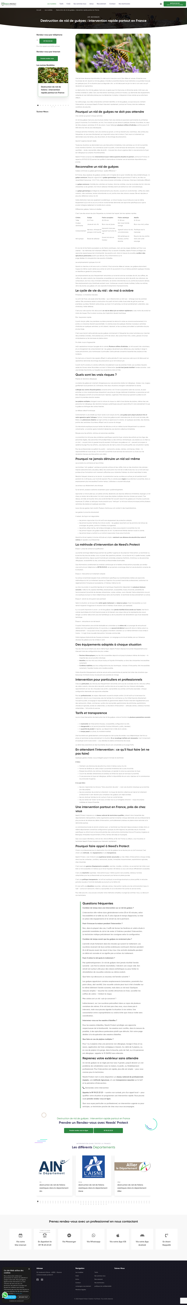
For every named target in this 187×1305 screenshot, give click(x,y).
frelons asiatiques (110, 248)
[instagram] (42, 1279)
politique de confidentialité (102, 1286)
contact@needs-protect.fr (45, 1275)
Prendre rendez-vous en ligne (78, 1130)
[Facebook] (38, 1279)
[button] (37, 105)
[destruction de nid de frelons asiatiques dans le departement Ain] (55, 1166)
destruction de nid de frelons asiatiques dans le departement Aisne (92, 1188)
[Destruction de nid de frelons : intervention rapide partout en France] (53, 75)
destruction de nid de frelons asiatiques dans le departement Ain (53, 1188)
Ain (40, 1182)
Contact (78, 1282)
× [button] (29, 1269)
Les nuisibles (48, 10)
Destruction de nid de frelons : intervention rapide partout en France (52, 90)
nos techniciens (80, 895)
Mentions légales (80, 1289)
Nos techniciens (99, 1282)
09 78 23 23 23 (47, 41)
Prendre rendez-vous (47, 58)
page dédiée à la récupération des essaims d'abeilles (93, 258)
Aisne (80, 1182)
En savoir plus (18, 1293)
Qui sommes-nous (133, 893)
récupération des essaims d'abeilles (106, 1034)
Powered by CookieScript (16, 1301)
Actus (77, 1279)
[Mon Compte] (161, 4)
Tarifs (96, 1272)
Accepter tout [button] (10, 1297)
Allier (118, 1182)
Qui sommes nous (99, 1276)
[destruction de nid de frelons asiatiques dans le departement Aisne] (93, 1166)
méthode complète (114, 893)
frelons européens (93, 248)
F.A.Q (77, 1276)
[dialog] (16, 1285)
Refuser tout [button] (23, 1297)
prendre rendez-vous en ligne (98, 1099)
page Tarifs (130, 745)
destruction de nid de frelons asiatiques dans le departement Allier (131, 1188)
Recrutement (98, 1279)
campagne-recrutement (83, 1286)
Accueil (39, 10)
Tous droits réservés (107, 1299)
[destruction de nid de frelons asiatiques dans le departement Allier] (132, 1166)
